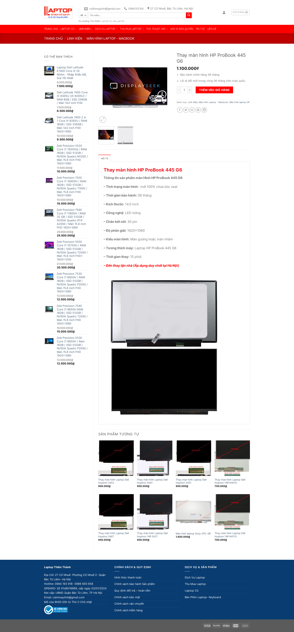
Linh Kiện (84, 28)
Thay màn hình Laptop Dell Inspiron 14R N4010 (230, 481)
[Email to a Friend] (192, 110)
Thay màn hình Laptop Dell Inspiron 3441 (152, 481)
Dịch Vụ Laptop (105, 28)
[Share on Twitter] (186, 110)
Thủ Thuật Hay (156, 28)
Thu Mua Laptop (130, 28)
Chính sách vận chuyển (129, 603)
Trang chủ (51, 28)
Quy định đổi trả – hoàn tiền (132, 590)
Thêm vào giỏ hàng (214, 90)
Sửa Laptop (118, 21)
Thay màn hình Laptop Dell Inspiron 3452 (113, 481)
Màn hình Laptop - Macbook (110, 38)
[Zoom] (102, 119)
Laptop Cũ (107, 21)
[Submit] (189, 15)
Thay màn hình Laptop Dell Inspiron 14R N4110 (230, 535)
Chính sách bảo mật (127, 597)
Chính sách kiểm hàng (128, 610)
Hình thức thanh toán (127, 577)
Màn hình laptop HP (239, 102)
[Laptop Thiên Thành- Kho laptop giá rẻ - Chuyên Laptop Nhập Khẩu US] (58, 12)
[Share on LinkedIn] (204, 110)
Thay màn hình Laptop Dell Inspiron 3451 (191, 481)
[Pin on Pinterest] (198, 110)
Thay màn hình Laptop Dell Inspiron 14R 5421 (152, 535)
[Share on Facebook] (180, 110)
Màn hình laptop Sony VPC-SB (193, 533)
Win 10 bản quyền (181, 28)
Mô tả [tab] (104, 158)
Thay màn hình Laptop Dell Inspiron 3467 (113, 535)
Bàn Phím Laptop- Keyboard (203, 597)
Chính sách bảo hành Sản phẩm (134, 584)
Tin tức (200, 28)
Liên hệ (212, 28)
